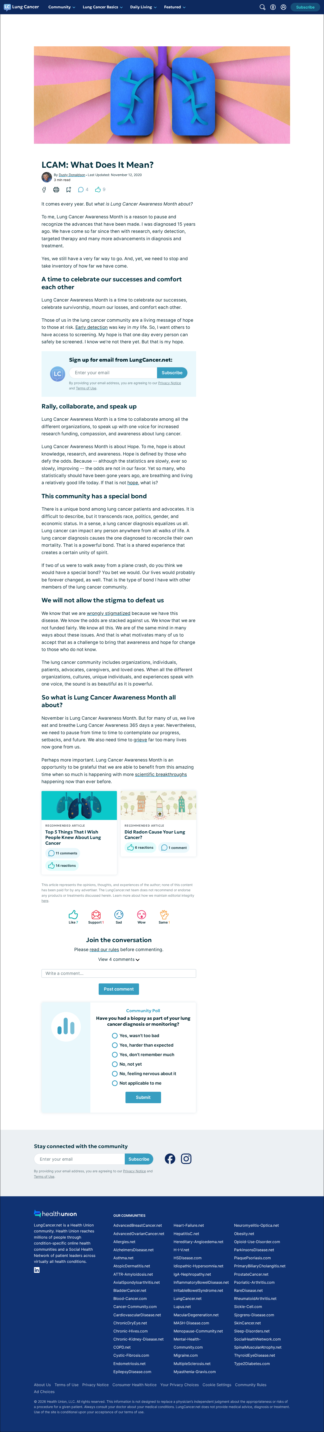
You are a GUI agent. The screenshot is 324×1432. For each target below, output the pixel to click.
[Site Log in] (283, 7)
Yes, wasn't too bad (139, 1035)
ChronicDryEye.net (130, 1323)
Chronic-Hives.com (130, 1331)
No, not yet (131, 1064)
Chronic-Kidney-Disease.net (138, 1339)
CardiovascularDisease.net (137, 1314)
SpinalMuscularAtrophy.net (258, 1347)
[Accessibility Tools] (273, 7)
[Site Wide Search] (262, 7)
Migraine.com (186, 1355)
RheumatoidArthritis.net (255, 1298)
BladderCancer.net (129, 1290)
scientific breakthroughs (161, 774)
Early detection (91, 327)
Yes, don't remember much (147, 1054)
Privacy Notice (169, 383)
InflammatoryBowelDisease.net (201, 1282)
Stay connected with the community (81, 1146)
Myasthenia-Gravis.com (195, 1371)
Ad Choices (44, 1391)
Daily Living (141, 7)
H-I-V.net (181, 1249)
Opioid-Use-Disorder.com (257, 1241)
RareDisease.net (248, 1290)
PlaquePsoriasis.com (252, 1257)
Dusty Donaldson (72, 175)
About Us (42, 1384)
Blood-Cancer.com (130, 1298)
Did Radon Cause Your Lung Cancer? (155, 834)
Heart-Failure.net (189, 1225)
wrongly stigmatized (108, 613)
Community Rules (250, 1384)
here (45, 901)
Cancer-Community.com (135, 1306)
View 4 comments (117, 959)
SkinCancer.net (247, 1323)
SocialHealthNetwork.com (257, 1339)
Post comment (119, 989)
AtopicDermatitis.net (131, 1266)
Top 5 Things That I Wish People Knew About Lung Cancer (73, 837)
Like (71, 917)
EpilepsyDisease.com (132, 1371)
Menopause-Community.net (198, 1331)
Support (95, 917)
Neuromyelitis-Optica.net (256, 1225)
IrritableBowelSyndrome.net (198, 1290)
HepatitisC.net (186, 1233)
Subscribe (172, 372)
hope (132, 482)
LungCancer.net (188, 1298)
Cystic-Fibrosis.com (131, 1355)
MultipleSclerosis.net (192, 1363)
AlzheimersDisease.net (133, 1249)
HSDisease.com (188, 1257)
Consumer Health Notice (134, 1384)
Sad (115, 917)
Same (162, 917)
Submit (143, 1097)
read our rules (104, 949)
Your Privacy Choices (179, 1384)
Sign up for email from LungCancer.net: (120, 360)
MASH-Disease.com (191, 1323)
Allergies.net (124, 1241)
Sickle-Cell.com (248, 1306)
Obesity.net (244, 1233)
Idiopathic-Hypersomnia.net (198, 1266)
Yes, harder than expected (146, 1045)
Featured (172, 7)
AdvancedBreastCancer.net (137, 1225)
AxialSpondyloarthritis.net (136, 1282)
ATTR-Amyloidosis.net (133, 1274)
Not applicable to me (141, 1083)
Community (59, 7)
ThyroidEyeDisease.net (254, 1355)
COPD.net (122, 1347)
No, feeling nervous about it (148, 1073)
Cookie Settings (217, 1384)
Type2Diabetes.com (252, 1363)
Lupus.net (182, 1306)
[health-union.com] (55, 1215)
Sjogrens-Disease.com (254, 1314)
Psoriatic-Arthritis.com (254, 1282)
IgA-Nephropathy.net (192, 1274)
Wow (139, 917)
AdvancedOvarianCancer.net (138, 1233)
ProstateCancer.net (251, 1274)
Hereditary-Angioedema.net (198, 1241)
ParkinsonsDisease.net (254, 1249)
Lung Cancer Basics (100, 7)
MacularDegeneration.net (196, 1314)
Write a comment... (64, 973)
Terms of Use (86, 388)
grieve (140, 739)
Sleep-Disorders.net (252, 1331)
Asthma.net (123, 1257)
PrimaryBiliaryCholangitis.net (260, 1266)
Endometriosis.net (129, 1363)
